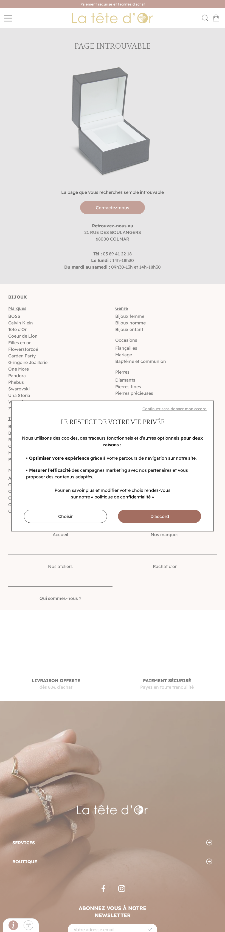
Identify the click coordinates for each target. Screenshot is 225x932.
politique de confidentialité (122, 497)
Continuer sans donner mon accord (174, 408)
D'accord (159, 516)
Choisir (65, 516)
